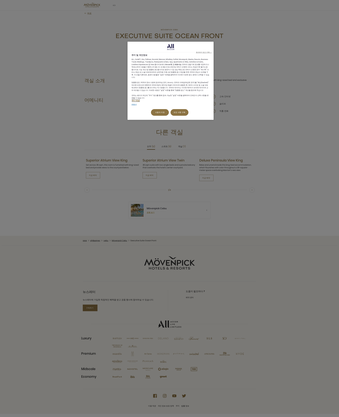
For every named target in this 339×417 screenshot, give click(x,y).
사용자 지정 (160, 112)
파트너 (134, 104)
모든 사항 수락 (179, 112)
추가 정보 (135, 101)
